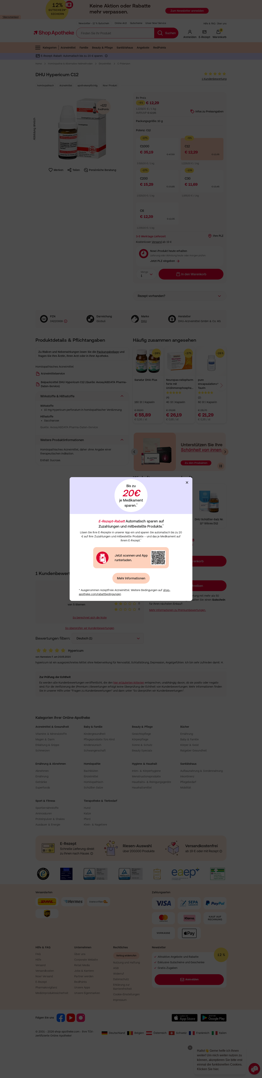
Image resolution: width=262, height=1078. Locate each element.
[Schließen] (187, 482)
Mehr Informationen (131, 578)
